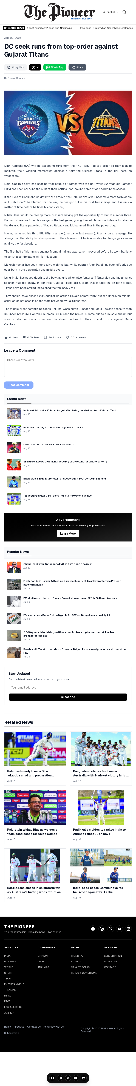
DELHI (41, 961)
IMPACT (8, 995)
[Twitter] (68, 1078)
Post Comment (18, 385)
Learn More (68, 533)
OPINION (43, 955)
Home (7, 1026)
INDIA (7, 955)
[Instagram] (60, 1078)
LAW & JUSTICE (13, 1007)
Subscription (11, 1033)
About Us (19, 1026)
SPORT (8, 972)
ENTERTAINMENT (14, 984)
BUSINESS (10, 961)
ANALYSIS (43, 967)
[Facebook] (52, 1078)
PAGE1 (8, 1001)
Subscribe (68, 697)
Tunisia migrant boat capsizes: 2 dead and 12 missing (39, 28)
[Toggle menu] (11, 12)
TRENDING (10, 989)
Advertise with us (54, 1026)
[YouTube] (76, 1078)
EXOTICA (76, 961)
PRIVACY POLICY (80, 967)
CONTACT (110, 967)
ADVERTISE (110, 961)
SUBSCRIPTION (113, 955)
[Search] (124, 12)
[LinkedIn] (83, 1078)
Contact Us (34, 1026)
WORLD (8, 967)
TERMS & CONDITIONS (84, 972)
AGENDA (9, 1012)
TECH (7, 978)
